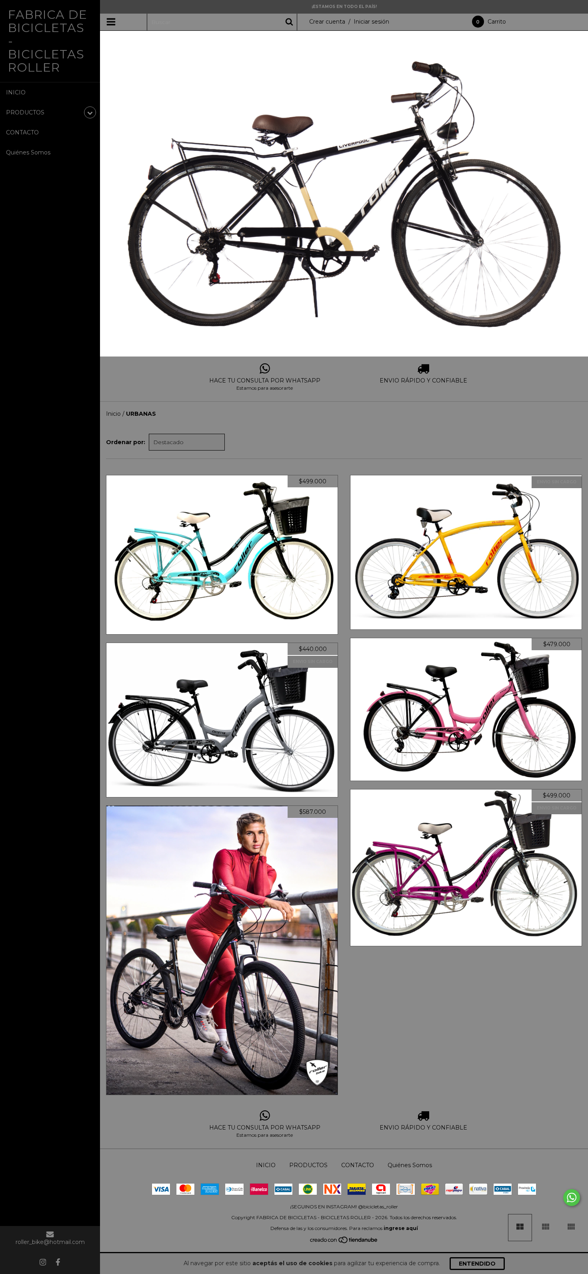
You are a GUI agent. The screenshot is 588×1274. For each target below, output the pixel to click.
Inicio (113, 413)
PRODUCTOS (308, 1165)
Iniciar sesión (371, 21)
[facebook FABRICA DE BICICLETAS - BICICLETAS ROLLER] (58, 1262)
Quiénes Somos (28, 152)
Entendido (477, 1263)
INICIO (16, 92)
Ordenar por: (125, 442)
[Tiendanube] (344, 1241)
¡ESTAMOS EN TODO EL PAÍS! (344, 6)
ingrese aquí (401, 1228)
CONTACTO (22, 132)
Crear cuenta (327, 21)
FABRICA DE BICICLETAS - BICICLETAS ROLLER (47, 41)
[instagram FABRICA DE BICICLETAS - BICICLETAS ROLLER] (43, 1262)
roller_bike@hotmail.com (50, 1242)
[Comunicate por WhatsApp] (571, 1197)
